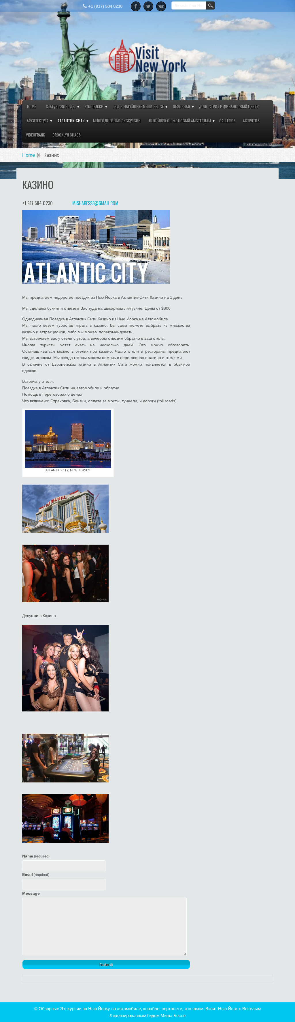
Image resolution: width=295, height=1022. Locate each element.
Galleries (227, 120)
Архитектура (37, 120)
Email (35, 874)
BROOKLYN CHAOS (66, 135)
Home (31, 106)
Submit (106, 964)
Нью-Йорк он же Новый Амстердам (180, 120)
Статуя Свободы (60, 106)
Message (31, 893)
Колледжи (94, 106)
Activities (251, 120)
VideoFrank (35, 135)
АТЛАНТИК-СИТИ (71, 120)
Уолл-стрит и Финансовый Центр (228, 106)
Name (36, 856)
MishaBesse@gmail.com (95, 203)
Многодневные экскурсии (117, 120)
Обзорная (181, 106)
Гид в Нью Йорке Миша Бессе (138, 106)
